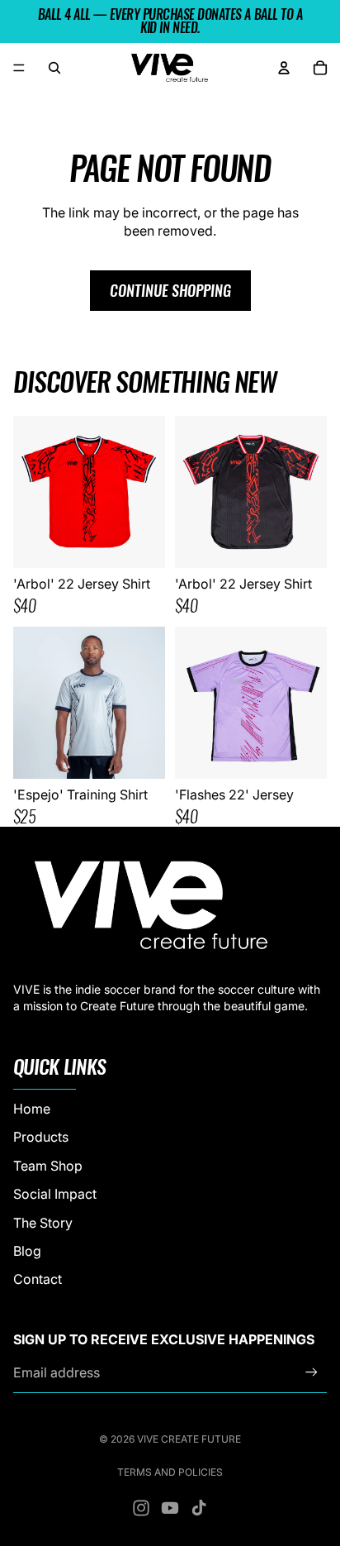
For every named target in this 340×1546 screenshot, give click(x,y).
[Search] (54, 68)
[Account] (284, 68)
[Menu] (19, 68)
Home (31, 1108)
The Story (43, 1222)
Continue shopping (170, 290)
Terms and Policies (170, 1472)
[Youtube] (170, 1508)
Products (40, 1136)
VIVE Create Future (189, 1439)
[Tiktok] (199, 1508)
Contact (37, 1279)
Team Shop (48, 1165)
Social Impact (55, 1194)
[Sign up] (311, 1373)
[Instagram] (141, 1508)
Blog (27, 1251)
